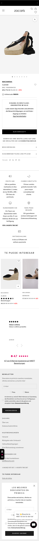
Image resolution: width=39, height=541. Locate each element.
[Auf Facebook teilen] (10, 160)
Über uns (5, 422)
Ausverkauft (19, 132)
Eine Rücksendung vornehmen (13, 448)
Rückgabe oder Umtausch (11, 440)
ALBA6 (3, 296)
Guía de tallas (7, 478)
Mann (27, 392)
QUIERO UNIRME (19, 533)
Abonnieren (11, 410)
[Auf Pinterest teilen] (16, 160)
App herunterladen (19, 116)
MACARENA (7, 82)
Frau (13, 392)
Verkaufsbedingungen (10, 444)
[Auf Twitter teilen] (13, 160)
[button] (17, 345)
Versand (5, 437)
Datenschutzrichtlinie (9, 426)
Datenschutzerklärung (18, 528)
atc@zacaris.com (8, 461)
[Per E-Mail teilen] (19, 160)
